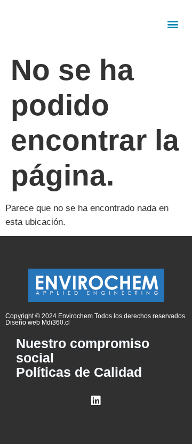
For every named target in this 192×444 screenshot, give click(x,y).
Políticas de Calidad (79, 372)
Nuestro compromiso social (82, 350)
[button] (173, 24)
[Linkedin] (96, 400)
